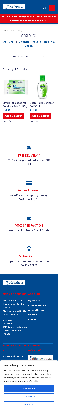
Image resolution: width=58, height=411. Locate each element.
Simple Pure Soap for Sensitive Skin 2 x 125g (15, 104)
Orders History (36, 310)
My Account (34, 300)
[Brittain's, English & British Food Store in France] (14, 6)
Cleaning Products (30, 41)
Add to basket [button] (13, 115)
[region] (29, 385)
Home (5, 30)
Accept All (29, 388)
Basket (32, 319)
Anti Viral (8, 41)
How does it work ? (13, 356)
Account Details (37, 305)
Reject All (29, 404)
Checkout (33, 314)
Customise (29, 396)
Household (15, 30)
